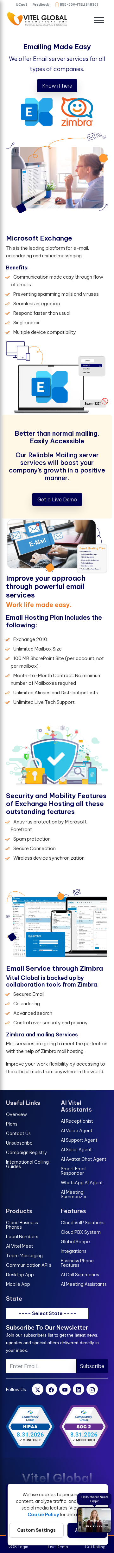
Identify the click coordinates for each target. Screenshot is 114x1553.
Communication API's (28, 1265)
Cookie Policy (43, 1514)
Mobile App (18, 1284)
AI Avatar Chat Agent (83, 1159)
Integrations (73, 1251)
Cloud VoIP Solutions (82, 1222)
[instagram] (92, 1389)
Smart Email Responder (73, 1170)
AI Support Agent (79, 1140)
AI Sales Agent (76, 1149)
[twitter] (37, 1389)
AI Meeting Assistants (84, 1284)
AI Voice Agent (76, 1130)
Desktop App (20, 1274)
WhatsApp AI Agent (82, 1182)
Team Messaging (24, 1255)
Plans (11, 1124)
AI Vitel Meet (19, 1246)
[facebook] (51, 1389)
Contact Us (18, 1133)
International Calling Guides (27, 1164)
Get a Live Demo (57, 499)
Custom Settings (36, 1530)
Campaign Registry (26, 1152)
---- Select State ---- (47, 1313)
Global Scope (75, 1241)
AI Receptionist (77, 1121)
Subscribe (92, 1366)
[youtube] (65, 1389)
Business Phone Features (77, 1263)
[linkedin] (78, 1389)
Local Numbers (22, 1236)
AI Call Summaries (80, 1274)
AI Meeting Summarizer (74, 1194)
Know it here (57, 86)
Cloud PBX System (81, 1232)
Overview (16, 1114)
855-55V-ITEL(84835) (79, 5)
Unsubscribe (19, 1143)
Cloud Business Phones (22, 1224)
